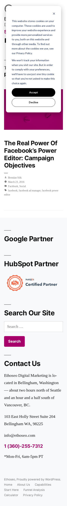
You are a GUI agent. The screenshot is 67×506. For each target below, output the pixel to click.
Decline (33, 102)
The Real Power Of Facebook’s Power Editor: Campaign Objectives (31, 154)
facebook (12, 190)
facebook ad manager (30, 190)
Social (22, 186)
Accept (33, 92)
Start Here (11, 490)
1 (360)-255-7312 (23, 446)
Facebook (13, 186)
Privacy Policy (33, 495)
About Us (23, 484)
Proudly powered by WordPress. (39, 479)
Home (8, 484)
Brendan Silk (15, 177)
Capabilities (43, 484)
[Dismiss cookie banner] (54, 14)
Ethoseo (9, 479)
